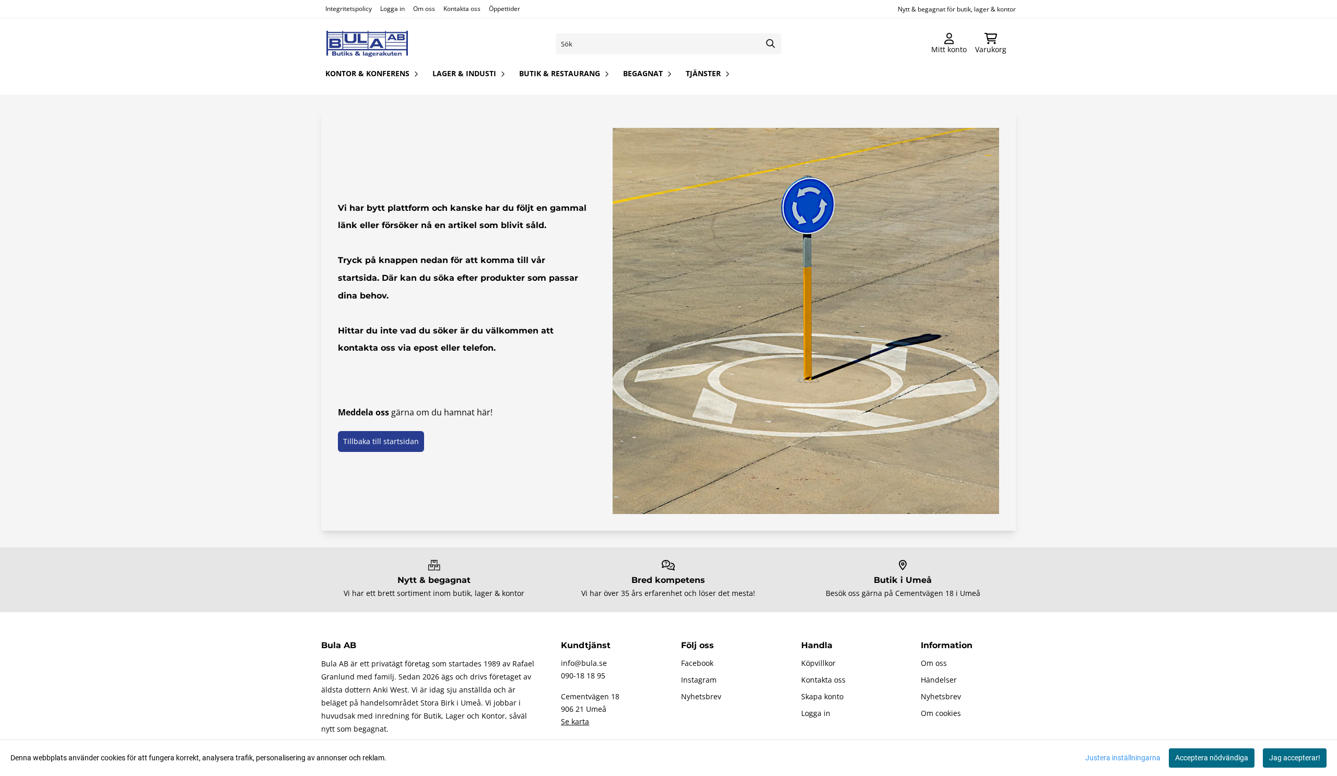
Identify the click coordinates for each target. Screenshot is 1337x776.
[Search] (770, 43)
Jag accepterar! (1294, 758)
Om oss (424, 8)
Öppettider (504, 8)
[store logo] (367, 44)
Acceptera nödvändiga (1211, 758)
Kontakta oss (461, 8)
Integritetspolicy (348, 8)
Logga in (392, 8)
